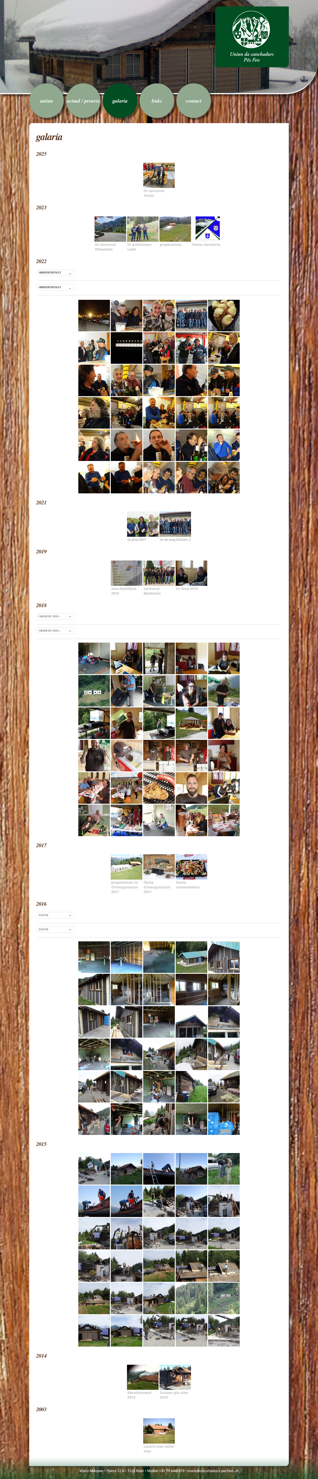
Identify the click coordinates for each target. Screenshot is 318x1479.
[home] (252, 36)
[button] (56, 273)
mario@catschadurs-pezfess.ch (213, 1470)
